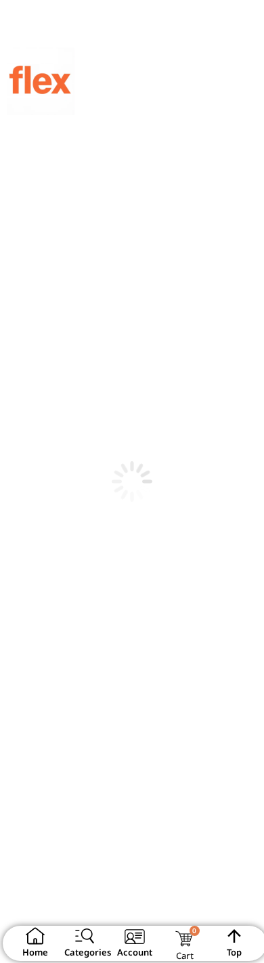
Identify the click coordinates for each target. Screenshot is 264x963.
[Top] (234, 936)
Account (134, 952)
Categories (87, 952)
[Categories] (84, 936)
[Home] (35, 936)
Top (234, 952)
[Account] (135, 936)
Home (35, 952)
